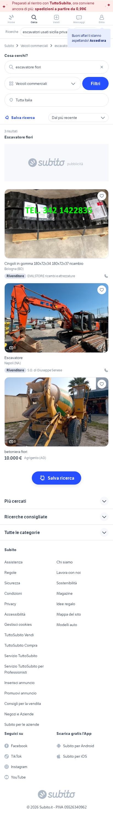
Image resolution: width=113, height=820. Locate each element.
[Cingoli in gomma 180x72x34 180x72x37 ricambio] (56, 234)
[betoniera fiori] (56, 420)
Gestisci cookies (18, 624)
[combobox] (56, 67)
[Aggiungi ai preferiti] (101, 195)
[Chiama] (106, 276)
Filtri (95, 83)
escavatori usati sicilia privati (46, 31)
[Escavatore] (56, 328)
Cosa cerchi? (16, 55)
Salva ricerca (23, 117)
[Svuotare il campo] (102, 67)
